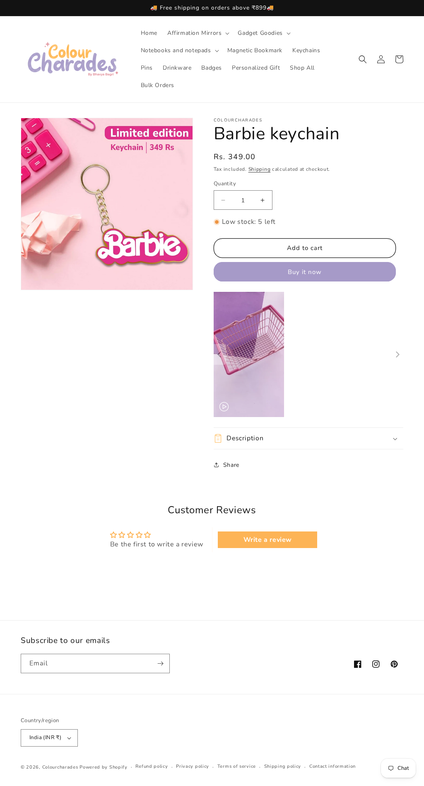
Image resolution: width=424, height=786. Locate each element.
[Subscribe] (160, 663)
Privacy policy (192, 766)
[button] (197, 33)
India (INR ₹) (45, 737)
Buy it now (305, 272)
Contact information (332, 766)
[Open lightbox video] (249, 354)
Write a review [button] (267, 539)
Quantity (225, 183)
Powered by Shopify (104, 767)
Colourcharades (60, 767)
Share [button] (231, 465)
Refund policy (151, 766)
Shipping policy (282, 766)
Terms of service (236, 766)
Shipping (259, 169)
